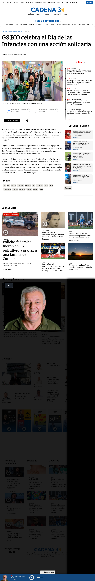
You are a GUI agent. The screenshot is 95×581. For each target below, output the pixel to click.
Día (34, 185)
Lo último (78, 62)
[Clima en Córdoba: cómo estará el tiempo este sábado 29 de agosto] (80, 248)
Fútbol (70, 228)
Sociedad (73, 68)
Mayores (22, 189)
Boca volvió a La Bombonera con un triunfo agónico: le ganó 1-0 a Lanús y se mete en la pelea (53, 264)
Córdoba (47, 14)
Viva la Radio (45, 227)
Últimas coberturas (40, 2)
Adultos (15, 189)
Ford (46, 24)
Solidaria (20, 185)
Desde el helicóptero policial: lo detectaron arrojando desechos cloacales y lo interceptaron (78, 92)
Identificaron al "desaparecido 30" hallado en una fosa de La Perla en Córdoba (53, 232)
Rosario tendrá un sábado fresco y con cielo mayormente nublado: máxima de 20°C (79, 82)
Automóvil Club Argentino (36, 24)
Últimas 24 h (51, 2)
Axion (59, 24)
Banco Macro (66, 24)
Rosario (56, 14)
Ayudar (35, 189)
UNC (88, 24)
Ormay (17, 24)
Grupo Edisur (81, 24)
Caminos (15, 2)
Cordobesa (23, 24)
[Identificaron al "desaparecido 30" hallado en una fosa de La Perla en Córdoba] (53, 216)
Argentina (38, 14)
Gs (4, 185)
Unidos (29, 189)
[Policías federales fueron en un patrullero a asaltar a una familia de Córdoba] (20, 220)
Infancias (40, 185)
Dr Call (74, 24)
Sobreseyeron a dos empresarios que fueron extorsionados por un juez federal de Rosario (79, 72)
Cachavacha (9, 24)
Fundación (7, 189)
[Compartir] (27, 120)
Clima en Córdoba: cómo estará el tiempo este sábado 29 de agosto (80, 264)
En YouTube (59, 2)
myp (41, 189)
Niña (51, 185)
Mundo (65, 14)
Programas (29, 2)
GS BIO (20, 32)
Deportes (8, 2)
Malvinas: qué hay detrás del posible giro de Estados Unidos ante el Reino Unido (78, 102)
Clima (66, 2)
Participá (89, 2)
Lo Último (31, 14)
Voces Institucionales (47, 20)
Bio (8, 185)
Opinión (22, 2)
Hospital (28, 185)
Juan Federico (8, 266)
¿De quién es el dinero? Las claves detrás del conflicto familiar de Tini (79, 113)
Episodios (75, 137)
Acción (13, 185)
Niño (46, 185)
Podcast (68, 188)
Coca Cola (52, 24)
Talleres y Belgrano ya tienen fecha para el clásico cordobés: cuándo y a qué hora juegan (80, 233)
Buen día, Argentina (76, 99)
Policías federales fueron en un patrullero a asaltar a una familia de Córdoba (20, 247)
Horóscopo (73, 2)
